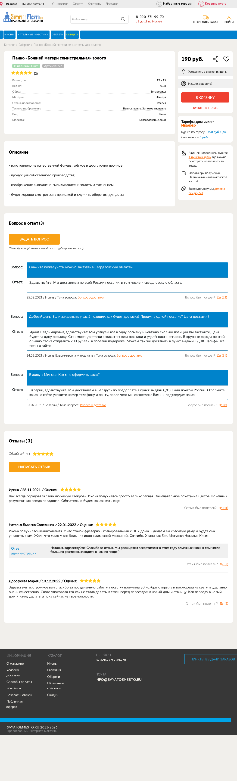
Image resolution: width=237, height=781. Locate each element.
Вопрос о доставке (90, 297)
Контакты (94, 4)
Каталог (9, 45)
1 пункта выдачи (200, 157)
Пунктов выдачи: (33, 4)
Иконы (52, 663)
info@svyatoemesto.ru (119, 679)
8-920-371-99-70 (150, 17)
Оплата (78, 4)
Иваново (11, 4)
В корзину (205, 98)
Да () (222, 297)
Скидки (52, 695)
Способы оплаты (19, 682)
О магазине (60, 4)
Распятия (54, 670)
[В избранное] (226, 59)
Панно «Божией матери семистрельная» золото (67, 45)
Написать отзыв (34, 467)
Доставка (112, 4)
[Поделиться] (216, 59)
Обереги (24, 45)
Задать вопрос (34, 239)
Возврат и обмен (19, 695)
